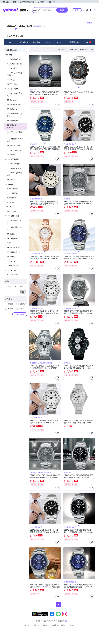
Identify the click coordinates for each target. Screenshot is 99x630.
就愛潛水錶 (74, 42)
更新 (66, 621)
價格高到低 (84, 49)
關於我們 (37, 625)
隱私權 (63, 625)
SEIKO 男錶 (49, 42)
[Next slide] (59, 71)
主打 (10, 42)
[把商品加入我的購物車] (57, 104)
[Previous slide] (30, 71)
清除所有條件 (19, 314)
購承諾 (89, 22)
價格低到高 (73, 49)
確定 (23, 292)
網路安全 (55, 625)
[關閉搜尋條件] (38, 10)
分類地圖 (71, 625)
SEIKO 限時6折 (16, 36)
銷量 (92, 49)
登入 (77, 10)
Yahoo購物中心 (16, 10)
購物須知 (46, 625)
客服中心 (28, 625)
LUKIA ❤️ (87, 42)
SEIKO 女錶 (61, 42)
